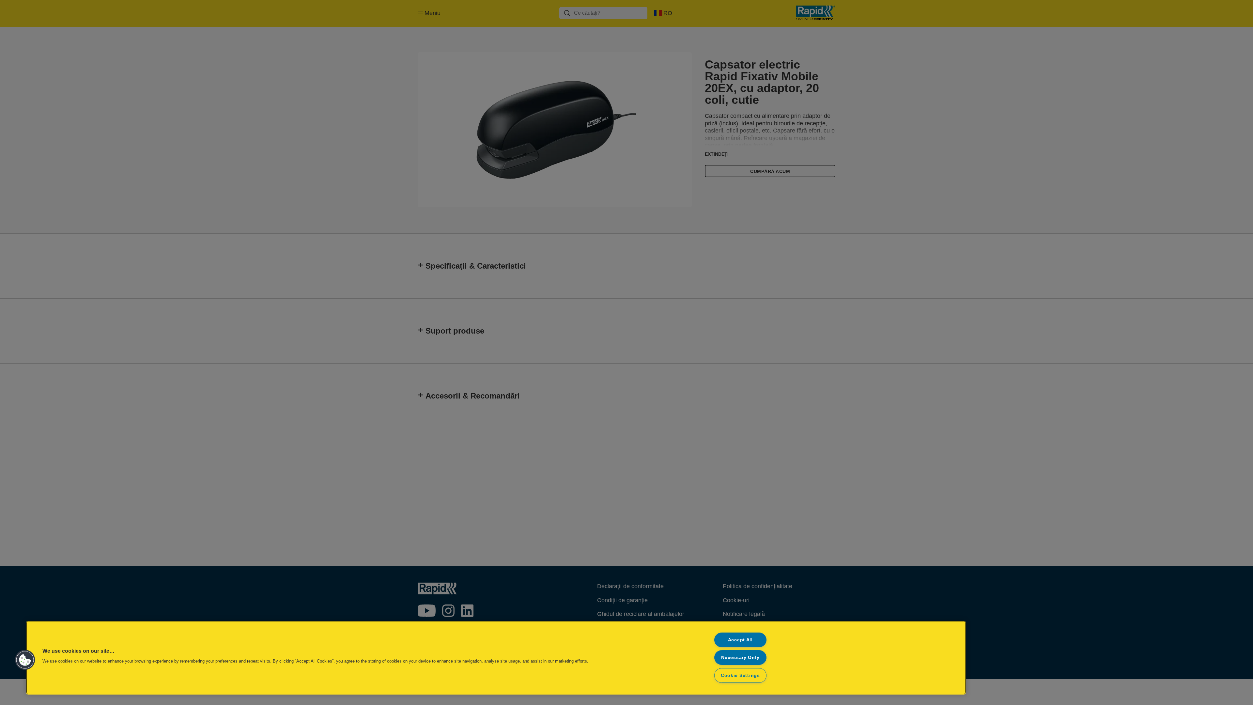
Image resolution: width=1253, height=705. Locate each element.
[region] (496, 658)
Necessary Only (740, 657)
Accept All (740, 639)
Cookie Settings (740, 675)
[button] (25, 660)
